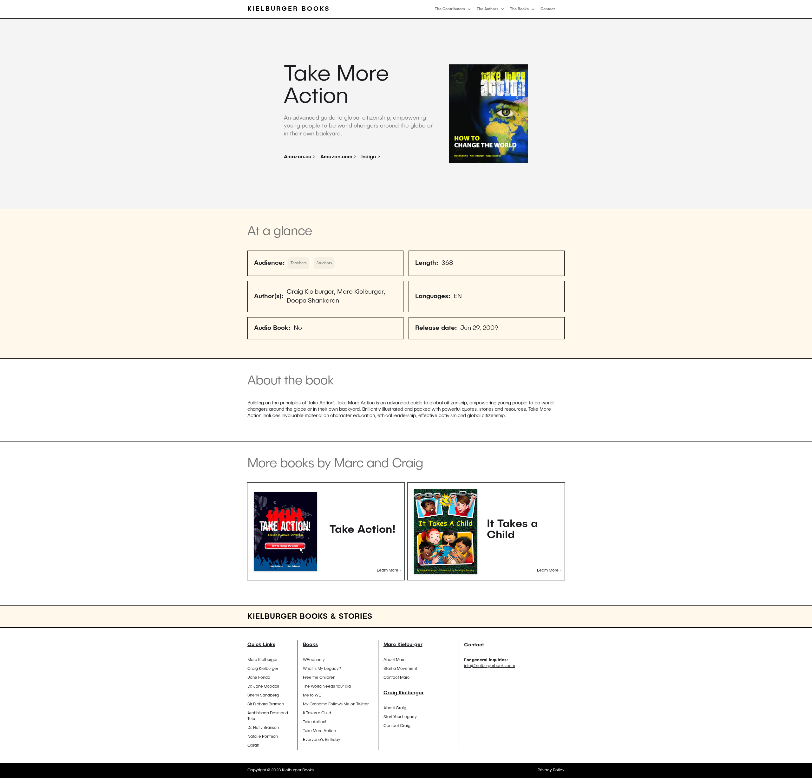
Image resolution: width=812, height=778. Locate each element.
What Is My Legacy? (322, 669)
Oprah (253, 745)
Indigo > (370, 157)
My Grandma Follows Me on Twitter (336, 704)
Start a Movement (400, 669)
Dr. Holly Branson (263, 728)
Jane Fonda (258, 678)
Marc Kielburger (262, 660)
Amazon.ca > (300, 157)
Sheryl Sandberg (263, 695)
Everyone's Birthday (321, 740)
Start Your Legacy (400, 717)
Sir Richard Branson (265, 704)
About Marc (394, 660)
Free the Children (319, 678)
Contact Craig (396, 726)
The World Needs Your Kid (327, 686)
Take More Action (319, 731)
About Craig (394, 708)
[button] (453, 9)
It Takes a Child (317, 713)
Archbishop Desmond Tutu (267, 716)
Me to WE (312, 695)
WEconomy (314, 660)
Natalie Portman (262, 737)
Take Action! (314, 722)
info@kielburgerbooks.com (489, 666)
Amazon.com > (338, 157)
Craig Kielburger (262, 669)
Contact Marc (396, 678)
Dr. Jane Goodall (263, 686)
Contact (547, 9)
